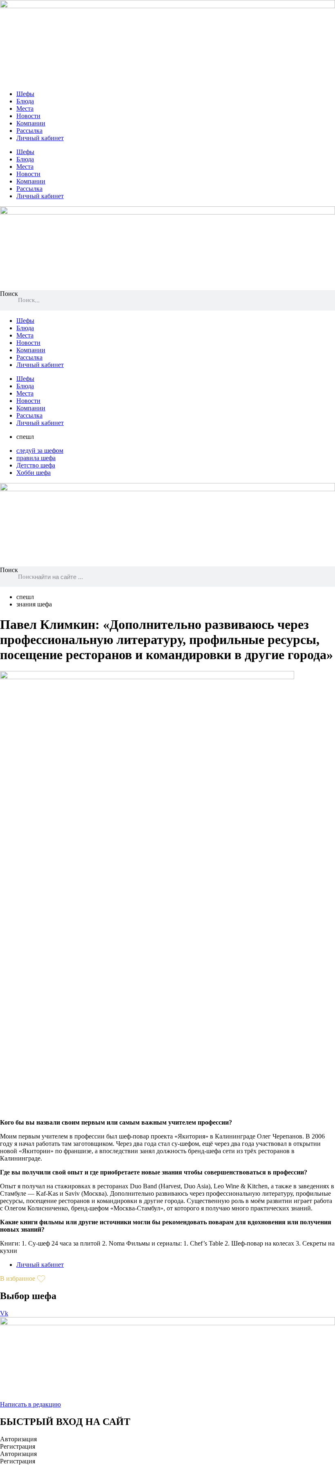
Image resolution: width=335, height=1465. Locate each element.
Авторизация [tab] (18, 1439)
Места (25, 108)
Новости (28, 115)
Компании (30, 123)
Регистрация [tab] (17, 1446)
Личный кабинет (40, 137)
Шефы (25, 93)
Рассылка (29, 130)
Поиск (9, 293)
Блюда (25, 101)
